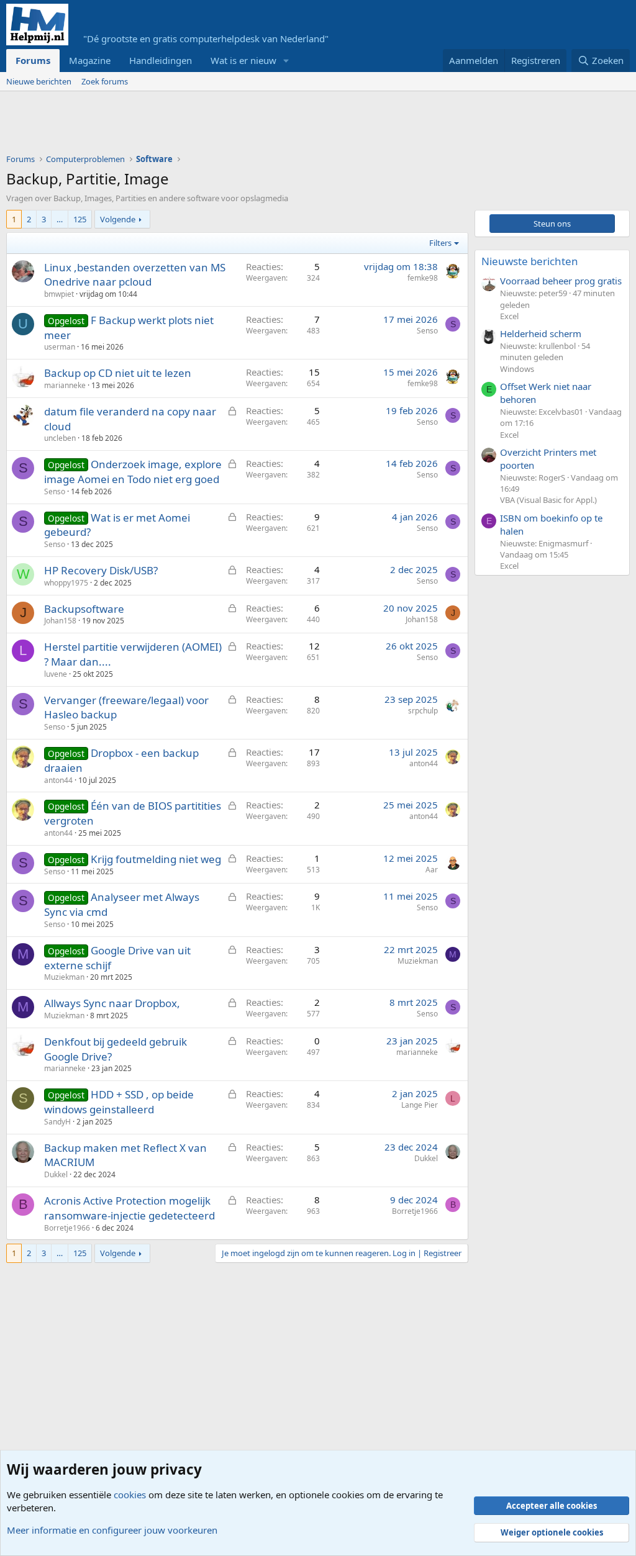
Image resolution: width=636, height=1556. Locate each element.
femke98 (422, 278)
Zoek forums (104, 81)
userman (59, 347)
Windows (517, 368)
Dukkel (56, 1174)
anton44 (58, 780)
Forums (33, 60)
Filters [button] (440, 242)
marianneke (65, 385)
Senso (427, 330)
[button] (286, 60)
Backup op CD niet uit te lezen (117, 373)
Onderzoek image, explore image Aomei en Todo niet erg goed (133, 471)
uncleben (60, 438)
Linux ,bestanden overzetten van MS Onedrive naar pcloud (134, 274)
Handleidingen (160, 60)
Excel (509, 316)
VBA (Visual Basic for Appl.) (548, 499)
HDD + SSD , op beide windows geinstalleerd (119, 1101)
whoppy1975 (66, 582)
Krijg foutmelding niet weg (156, 859)
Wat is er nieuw (243, 60)
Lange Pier (419, 1105)
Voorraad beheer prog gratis (561, 280)
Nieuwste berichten (529, 261)
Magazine (90, 60)
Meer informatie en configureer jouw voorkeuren (112, 1530)
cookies (130, 1494)
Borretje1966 (67, 1228)
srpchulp (423, 710)
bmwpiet (59, 294)
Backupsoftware (84, 609)
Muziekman (64, 977)
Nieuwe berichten (38, 81)
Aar (431, 869)
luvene (55, 674)
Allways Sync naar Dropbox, (112, 1003)
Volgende (117, 219)
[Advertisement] (232, 125)
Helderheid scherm (540, 333)
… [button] (60, 219)
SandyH (57, 1121)
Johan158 (60, 620)
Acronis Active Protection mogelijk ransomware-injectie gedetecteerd (129, 1208)
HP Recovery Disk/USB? (101, 570)
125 (79, 219)
